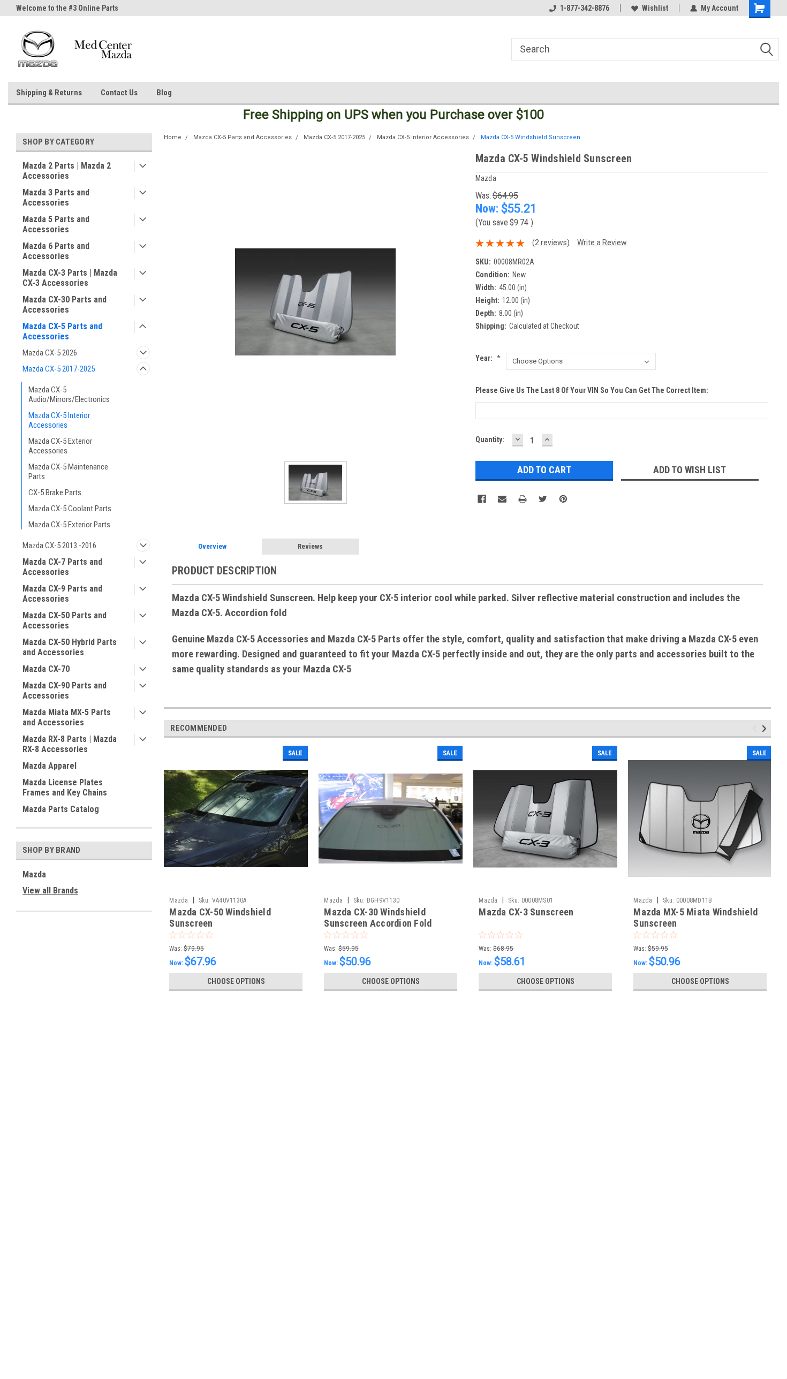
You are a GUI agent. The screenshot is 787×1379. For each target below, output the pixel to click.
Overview (212, 546)
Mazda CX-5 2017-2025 (58, 369)
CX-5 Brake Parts (54, 492)
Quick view (236, 884)
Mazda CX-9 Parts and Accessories (62, 594)
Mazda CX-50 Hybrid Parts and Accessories (69, 647)
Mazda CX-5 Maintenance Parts (68, 471)
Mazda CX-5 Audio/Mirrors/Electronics (69, 394)
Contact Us (119, 92)
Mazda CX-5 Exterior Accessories (60, 446)
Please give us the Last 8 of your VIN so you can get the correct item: (591, 390)
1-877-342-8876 (584, 8)
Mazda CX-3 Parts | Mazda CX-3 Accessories (69, 278)
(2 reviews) (551, 242)
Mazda (34, 874)
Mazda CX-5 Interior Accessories (59, 420)
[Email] (502, 499)
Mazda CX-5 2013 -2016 (59, 545)
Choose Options (236, 981)
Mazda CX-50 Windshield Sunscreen (220, 917)
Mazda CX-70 (46, 669)
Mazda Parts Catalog (60, 809)
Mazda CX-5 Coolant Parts (69, 508)
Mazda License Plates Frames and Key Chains (64, 787)
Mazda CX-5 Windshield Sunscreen (530, 137)
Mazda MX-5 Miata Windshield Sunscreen (695, 917)
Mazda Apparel (49, 766)
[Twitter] (543, 499)
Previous (756, 728)
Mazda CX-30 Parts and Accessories (64, 304)
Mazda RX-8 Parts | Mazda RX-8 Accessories (69, 744)
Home (172, 137)
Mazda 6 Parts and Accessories (55, 251)
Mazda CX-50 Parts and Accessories (64, 620)
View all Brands (50, 890)
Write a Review (602, 242)
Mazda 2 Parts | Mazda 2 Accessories (66, 171)
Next (766, 728)
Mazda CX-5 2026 (49, 353)
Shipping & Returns (49, 92)
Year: (488, 358)
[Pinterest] (563, 499)
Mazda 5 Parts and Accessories (55, 224)
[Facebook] (482, 499)
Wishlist (655, 8)
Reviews (310, 546)
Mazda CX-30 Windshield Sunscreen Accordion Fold (378, 917)
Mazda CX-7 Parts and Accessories (62, 567)
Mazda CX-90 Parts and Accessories (64, 690)
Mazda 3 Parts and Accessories (55, 197)
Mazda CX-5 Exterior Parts (69, 524)
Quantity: (489, 439)
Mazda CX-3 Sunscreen (526, 912)
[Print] (522, 499)
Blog (164, 92)
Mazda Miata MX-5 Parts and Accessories (66, 717)
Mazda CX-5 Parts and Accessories (62, 331)
